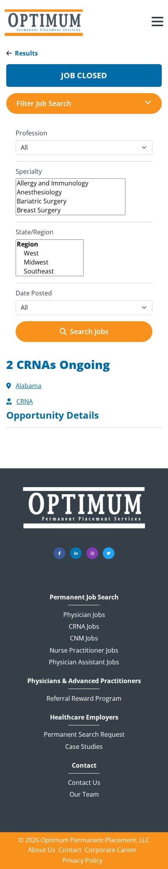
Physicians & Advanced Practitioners (84, 681)
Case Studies (84, 746)
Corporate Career (111, 850)
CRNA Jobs (84, 626)
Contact (84, 765)
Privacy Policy (82, 860)
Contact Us (84, 782)
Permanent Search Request (84, 734)
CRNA (24, 401)
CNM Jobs (84, 638)
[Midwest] (49, 262)
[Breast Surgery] (70, 210)
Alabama (28, 385)
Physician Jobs (84, 614)
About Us (41, 850)
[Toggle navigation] (157, 23)
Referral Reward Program (84, 698)
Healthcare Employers (84, 717)
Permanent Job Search (84, 597)
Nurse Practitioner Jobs (84, 650)
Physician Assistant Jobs (84, 662)
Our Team (84, 794)
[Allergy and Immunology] (70, 183)
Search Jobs (89, 331)
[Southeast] (49, 271)
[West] (49, 253)
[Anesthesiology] (70, 192)
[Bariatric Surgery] (70, 201)
